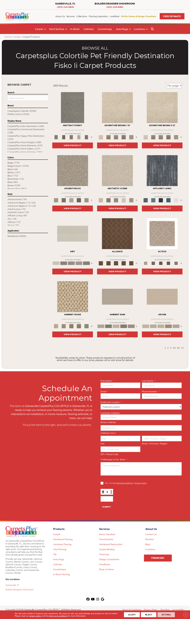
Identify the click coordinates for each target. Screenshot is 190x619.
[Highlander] (79, 326)
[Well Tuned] (123, 263)
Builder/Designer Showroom (20, 589)
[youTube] (93, 599)
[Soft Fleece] (71, 263)
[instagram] (98, 599)
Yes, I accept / (126, 483)
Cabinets (89, 29)
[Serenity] (162, 233)
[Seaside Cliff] (116, 200)
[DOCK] (116, 137)
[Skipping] (131, 200)
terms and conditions (58, 616)
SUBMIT (106, 506)
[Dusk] (162, 170)
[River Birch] (108, 326)
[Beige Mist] (153, 326)
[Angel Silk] (176, 263)
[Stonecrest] (168, 326)
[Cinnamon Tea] (71, 137)
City (102, 443)
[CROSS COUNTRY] (108, 137)
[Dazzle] (71, 200)
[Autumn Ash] (63, 326)
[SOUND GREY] (123, 137)
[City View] (108, 200)
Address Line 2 (108, 433)
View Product (73, 145)
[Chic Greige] (123, 326)
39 (174, 348)
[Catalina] (168, 263)
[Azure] (168, 200)
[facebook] (88, 599)
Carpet (39, 29)
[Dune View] (162, 296)
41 (182, 348)
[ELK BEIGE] (131, 137)
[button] (172, 16)
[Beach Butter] (117, 170)
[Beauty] (63, 200)
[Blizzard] (72, 233)
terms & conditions (124, 483)
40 (178, 348)
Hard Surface (56, 29)
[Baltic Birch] (86, 137)
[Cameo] (131, 326)
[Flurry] (176, 200)
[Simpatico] (131, 263)
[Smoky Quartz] (63, 137)
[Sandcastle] (72, 296)
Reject (148, 615)
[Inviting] (79, 200)
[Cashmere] (79, 137)
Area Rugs (122, 29)
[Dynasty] (160, 200)
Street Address (108, 422)
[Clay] (86, 263)
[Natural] (116, 326)
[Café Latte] (160, 326)
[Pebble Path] (63, 263)
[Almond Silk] (117, 296)
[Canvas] (153, 263)
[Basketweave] (160, 263)
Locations (139, 29)
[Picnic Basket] (71, 326)
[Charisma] (86, 200)
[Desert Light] (79, 263)
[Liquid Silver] (86, 326)
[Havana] (72, 107)
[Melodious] (117, 233)
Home (8, 36)
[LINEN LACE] (117, 107)
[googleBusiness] (103, 599)
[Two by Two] (116, 263)
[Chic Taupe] (176, 326)
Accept (132, 615)
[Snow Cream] (123, 200)
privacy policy (141, 483)
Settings (166, 615)
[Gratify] (72, 170)
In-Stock (75, 29)
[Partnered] (108, 263)
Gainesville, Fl (12, 585)
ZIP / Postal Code (109, 454)
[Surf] (153, 200)
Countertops (105, 29)
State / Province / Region (154, 443)
